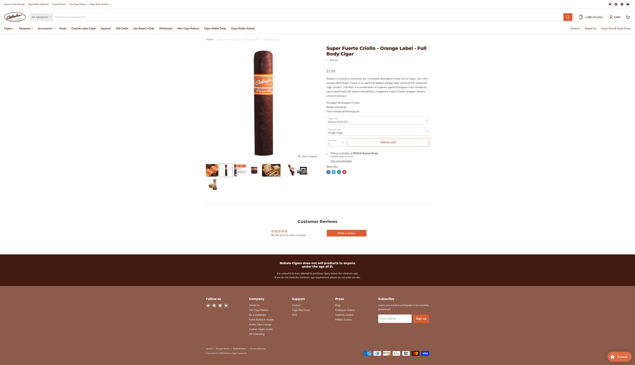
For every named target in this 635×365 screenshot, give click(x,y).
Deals (62, 28)
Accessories (45, 28)
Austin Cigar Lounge (260, 324)
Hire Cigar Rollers (77, 4)
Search (209, 348)
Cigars (8, 28)
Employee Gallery (345, 310)
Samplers (25, 28)
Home (209, 39)
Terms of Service (258, 348)
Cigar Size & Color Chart (616, 28)
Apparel (106, 28)
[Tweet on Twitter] (334, 172)
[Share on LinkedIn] (339, 172)
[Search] (567, 17)
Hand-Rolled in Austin (261, 319)
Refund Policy (239, 348)
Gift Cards (122, 28)
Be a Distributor (257, 314)
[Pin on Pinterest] (344, 172)
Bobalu (334, 60)
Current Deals (59, 4)
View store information (341, 161)
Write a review (347, 233)
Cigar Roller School (99, 4)
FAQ (294, 314)
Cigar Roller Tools (215, 28)
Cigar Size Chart (301, 310)
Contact (575, 28)
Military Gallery (343, 319)
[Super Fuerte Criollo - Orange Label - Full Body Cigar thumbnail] (212, 170)
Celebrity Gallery (344, 314)
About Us (590, 28)
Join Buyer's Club (143, 28)
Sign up (421, 319)
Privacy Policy (223, 348)
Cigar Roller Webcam (38, 4)
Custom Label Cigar (83, 28)
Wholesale (165, 28)
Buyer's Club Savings (14, 4)
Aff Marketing (256, 334)
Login (617, 17)
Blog (337, 305)
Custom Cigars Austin (261, 329)
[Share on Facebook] (328, 172)
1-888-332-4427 (594, 17)
